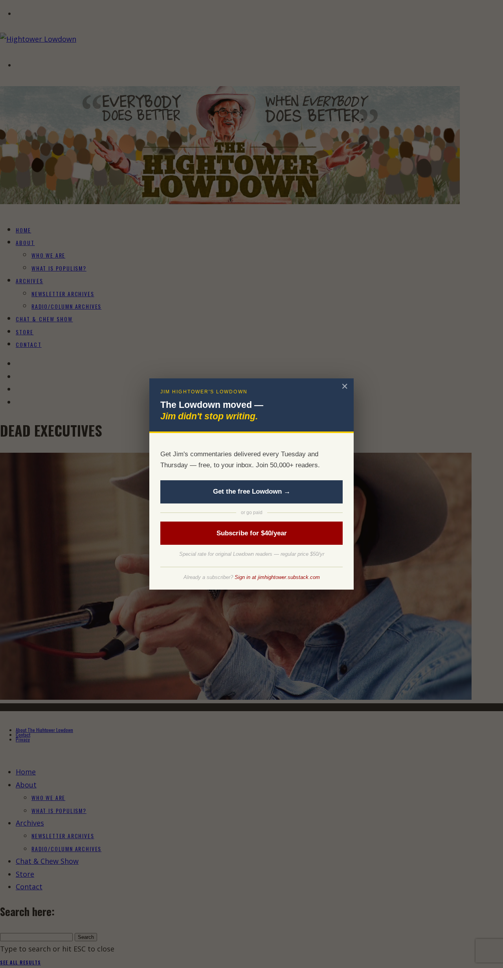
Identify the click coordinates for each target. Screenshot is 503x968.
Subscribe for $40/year (252, 533)
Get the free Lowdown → (251, 491)
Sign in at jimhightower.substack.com (277, 577)
